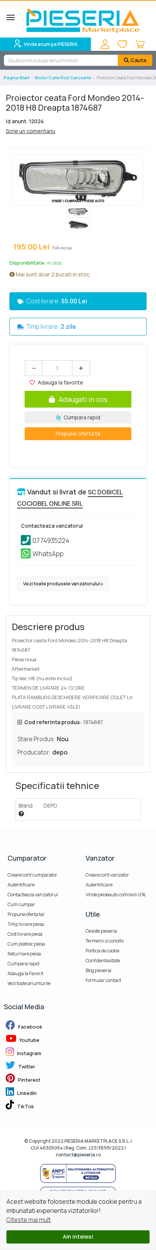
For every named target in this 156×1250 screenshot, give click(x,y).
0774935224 (51, 540)
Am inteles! (78, 1236)
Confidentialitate (103, 960)
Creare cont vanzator (107, 875)
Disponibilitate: (27, 262)
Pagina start (17, 77)
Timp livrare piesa (26, 924)
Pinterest (29, 1079)
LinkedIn (26, 1093)
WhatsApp (48, 553)
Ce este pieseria (101, 931)
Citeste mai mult (28, 1219)
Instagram (28, 1053)
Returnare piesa (24, 953)
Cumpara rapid (81, 417)
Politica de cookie (102, 950)
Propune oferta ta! (26, 914)
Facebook (29, 1026)
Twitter (26, 1066)
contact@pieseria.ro (78, 1154)
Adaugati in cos (83, 399)
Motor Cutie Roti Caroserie (63, 77)
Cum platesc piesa (26, 944)
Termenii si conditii (105, 941)
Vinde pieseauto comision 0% (116, 894)
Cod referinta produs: (53, 722)
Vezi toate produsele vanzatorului (62, 583)
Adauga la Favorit (25, 973)
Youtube (28, 1040)
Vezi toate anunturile (29, 983)
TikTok (25, 1106)
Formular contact (103, 980)
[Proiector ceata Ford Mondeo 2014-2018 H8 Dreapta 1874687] (78, 180)
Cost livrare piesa (25, 934)
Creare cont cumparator (32, 875)
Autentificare (21, 884)
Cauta (137, 60)
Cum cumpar (21, 904)
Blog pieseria (98, 970)
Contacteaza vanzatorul (33, 894)
